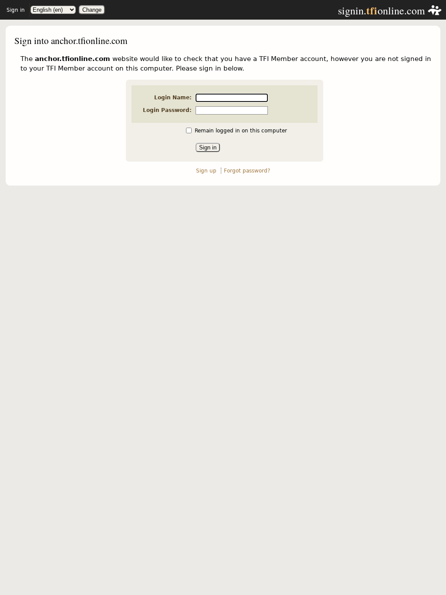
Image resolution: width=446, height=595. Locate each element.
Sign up (206, 171)
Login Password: (167, 110)
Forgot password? (247, 171)
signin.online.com (383, 10)
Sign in (16, 10)
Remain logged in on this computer (241, 131)
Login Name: (173, 98)
